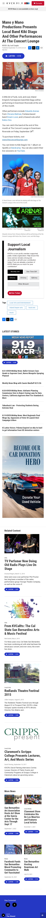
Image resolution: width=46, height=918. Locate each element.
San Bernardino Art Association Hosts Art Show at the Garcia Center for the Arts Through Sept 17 (12, 816)
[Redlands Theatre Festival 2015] (21, 673)
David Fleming (8, 764)
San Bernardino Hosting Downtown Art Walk (31, 865)
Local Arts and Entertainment (20, 303)
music (11, 312)
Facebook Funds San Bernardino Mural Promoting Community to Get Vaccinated (12, 867)
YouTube (21, 151)
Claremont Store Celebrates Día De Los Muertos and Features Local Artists (32, 817)
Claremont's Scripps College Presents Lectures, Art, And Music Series (22, 755)
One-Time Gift (31, 272)
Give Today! (15, 293)
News (6, 859)
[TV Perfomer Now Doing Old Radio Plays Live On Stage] (21, 543)
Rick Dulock (7, 638)
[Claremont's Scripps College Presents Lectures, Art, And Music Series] (21, 734)
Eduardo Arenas (32, 111)
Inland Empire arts (16, 308)
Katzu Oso (6, 120)
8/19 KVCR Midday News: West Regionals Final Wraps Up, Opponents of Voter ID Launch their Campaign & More (21, 417)
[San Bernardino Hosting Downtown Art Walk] (33, 849)
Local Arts (7, 687)
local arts (32, 308)
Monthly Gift (15, 272)
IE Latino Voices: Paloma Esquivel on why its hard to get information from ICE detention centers (22, 429)
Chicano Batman (14, 114)
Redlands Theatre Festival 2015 (21, 693)
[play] (3, 915)
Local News (27, 809)
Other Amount (23, 284)
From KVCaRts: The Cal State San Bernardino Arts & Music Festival (21, 630)
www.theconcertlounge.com (15, 140)
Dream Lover (12, 117)
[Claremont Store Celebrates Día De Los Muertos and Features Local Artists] (33, 799)
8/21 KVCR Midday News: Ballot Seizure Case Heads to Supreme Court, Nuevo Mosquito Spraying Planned (23, 373)
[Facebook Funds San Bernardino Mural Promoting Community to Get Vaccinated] (13, 849)
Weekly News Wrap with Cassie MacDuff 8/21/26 (21, 383)
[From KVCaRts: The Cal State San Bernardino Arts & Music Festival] (21, 608)
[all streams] (43, 915)
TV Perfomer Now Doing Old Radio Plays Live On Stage (20, 565)
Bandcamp (16, 148)
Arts (5, 558)
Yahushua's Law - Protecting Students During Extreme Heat (20, 406)
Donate (39, 3)
